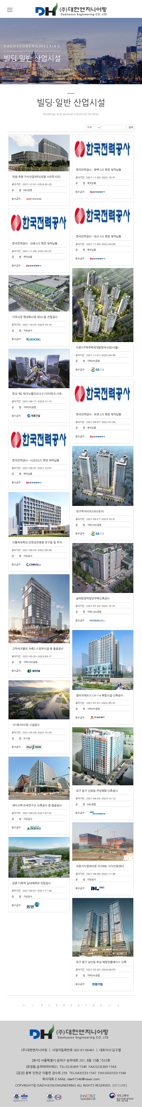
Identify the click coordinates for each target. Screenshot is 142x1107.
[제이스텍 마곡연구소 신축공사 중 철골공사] (39, 778)
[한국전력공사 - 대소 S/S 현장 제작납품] (102, 216)
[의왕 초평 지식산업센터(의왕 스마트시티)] (39, 153)
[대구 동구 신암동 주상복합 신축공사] (102, 756)
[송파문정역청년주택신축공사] (102, 568)
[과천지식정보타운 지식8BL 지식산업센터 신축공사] (102, 841)
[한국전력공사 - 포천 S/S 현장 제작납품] (102, 394)
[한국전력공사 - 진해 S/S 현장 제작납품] (39, 223)
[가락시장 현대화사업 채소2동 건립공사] (39, 293)
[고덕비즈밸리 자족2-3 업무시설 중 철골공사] (39, 608)
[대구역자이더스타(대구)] (102, 476)
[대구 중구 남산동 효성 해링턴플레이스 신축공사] (102, 927)
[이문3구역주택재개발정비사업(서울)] (102, 305)
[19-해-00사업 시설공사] (39, 699)
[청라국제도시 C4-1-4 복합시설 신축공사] (102, 660)
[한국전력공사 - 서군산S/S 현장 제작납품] (39, 440)
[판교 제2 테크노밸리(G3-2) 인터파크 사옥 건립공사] (39, 368)
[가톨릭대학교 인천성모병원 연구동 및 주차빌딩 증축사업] (39, 514)
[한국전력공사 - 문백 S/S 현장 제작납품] (102, 149)
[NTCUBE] (119, 1085)
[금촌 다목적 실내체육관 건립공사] (39, 857)
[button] (24, 1005)
